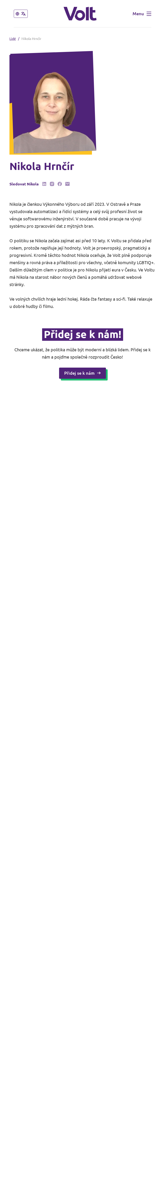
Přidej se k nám (79, 373)
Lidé (12, 39)
